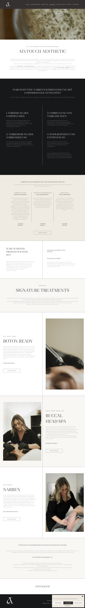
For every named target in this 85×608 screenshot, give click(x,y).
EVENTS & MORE (61, 4)
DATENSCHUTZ (68, 605)
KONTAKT (69, 4)
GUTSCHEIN (76, 4)
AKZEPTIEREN (58, 602)
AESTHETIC (52, 4)
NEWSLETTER (46, 603)
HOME (27, 4)
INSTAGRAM (42, 586)
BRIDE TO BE (45, 4)
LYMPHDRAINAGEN (35, 4)
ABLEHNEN (68, 602)
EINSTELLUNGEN (78, 602)
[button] (82, 596)
